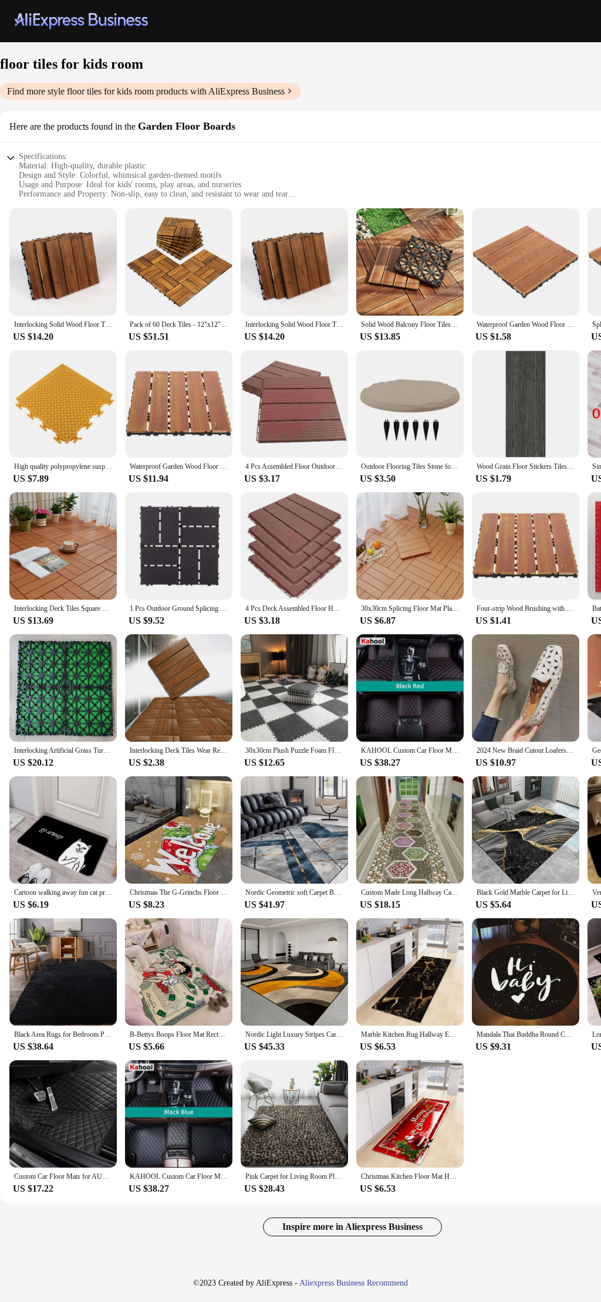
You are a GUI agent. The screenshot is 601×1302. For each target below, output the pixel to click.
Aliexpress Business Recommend (353, 1283)
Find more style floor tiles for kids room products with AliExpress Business (146, 91)
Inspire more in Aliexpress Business (352, 1227)
